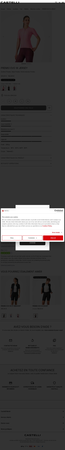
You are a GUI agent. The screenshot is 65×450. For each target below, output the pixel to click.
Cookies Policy (47, 226)
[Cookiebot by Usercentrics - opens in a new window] (55, 211)
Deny (11, 238)
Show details (56, 232)
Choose (32, 243)
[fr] (10, 3)
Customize (31, 238)
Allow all (53, 238)
